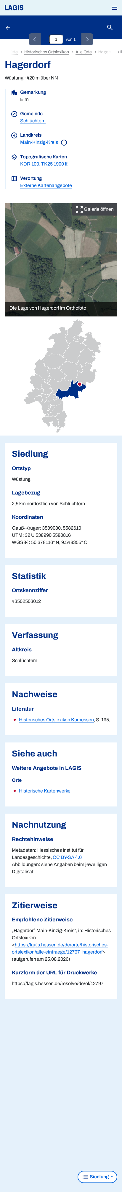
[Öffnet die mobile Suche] (109, 27)
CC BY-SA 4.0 (67, 857)
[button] (114, 7)
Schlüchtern (33, 120)
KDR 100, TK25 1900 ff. (44, 163)
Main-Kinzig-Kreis (39, 142)
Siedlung (99, 1176)
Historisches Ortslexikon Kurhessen (56, 719)
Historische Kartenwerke (44, 790)
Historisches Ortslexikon (46, 52)
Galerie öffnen (98, 209)
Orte (13, 52)
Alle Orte (84, 52)
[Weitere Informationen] (64, 142)
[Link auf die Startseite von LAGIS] (34, 7)
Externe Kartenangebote (46, 185)
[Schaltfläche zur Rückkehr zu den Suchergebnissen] (8, 27)
